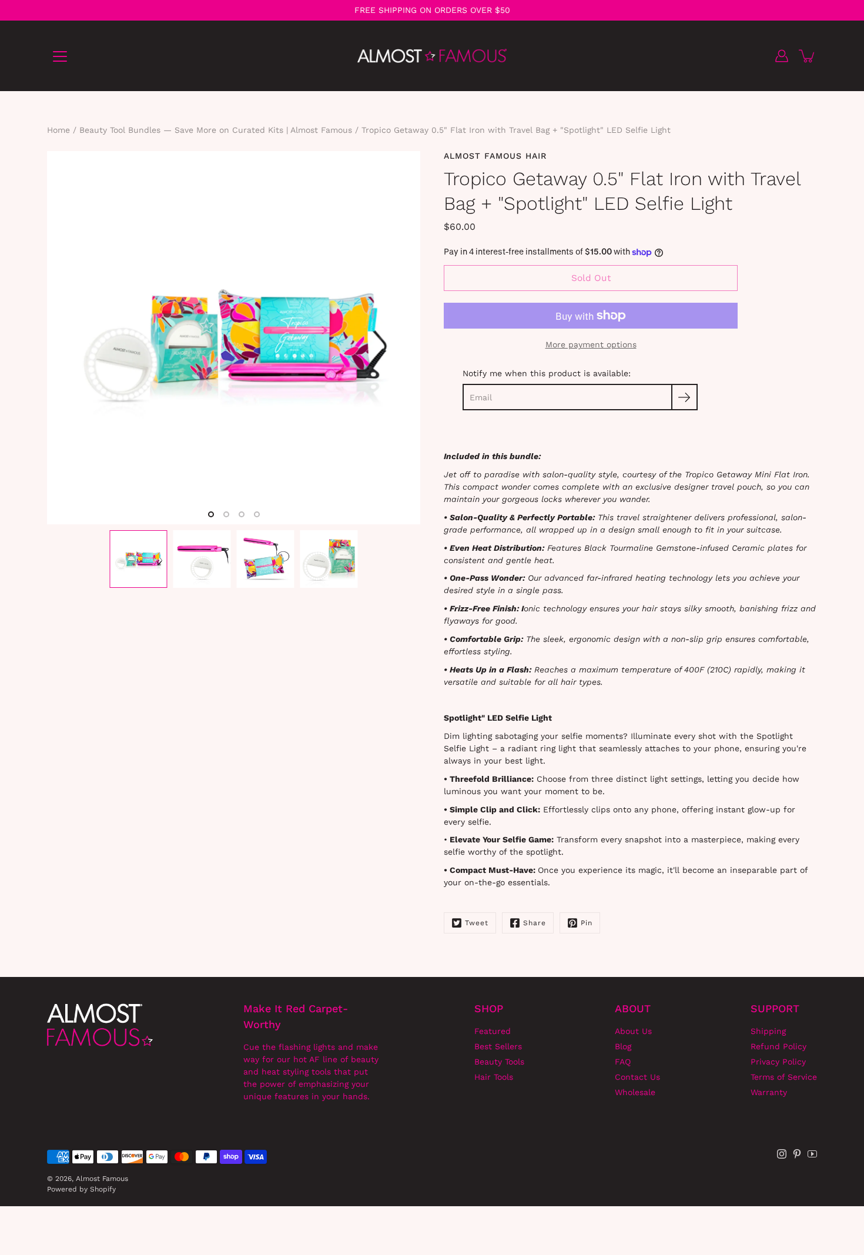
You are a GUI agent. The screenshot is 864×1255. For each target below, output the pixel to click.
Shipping (768, 1031)
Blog (623, 1046)
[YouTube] (812, 1154)
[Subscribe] (684, 397)
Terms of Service (784, 1077)
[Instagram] (781, 1154)
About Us (633, 1031)
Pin (586, 923)
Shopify (103, 1189)
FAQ (623, 1061)
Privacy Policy (778, 1061)
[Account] (781, 55)
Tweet (476, 923)
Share (534, 923)
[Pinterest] (797, 1154)
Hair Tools (493, 1077)
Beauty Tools (499, 1061)
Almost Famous (102, 1178)
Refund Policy (778, 1046)
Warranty (769, 1092)
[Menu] (60, 56)
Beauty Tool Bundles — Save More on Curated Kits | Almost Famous (215, 130)
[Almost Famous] (432, 55)
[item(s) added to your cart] (807, 55)
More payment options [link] (591, 344)
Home (58, 130)
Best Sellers (498, 1046)
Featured (492, 1031)
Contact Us (637, 1077)
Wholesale (635, 1092)
